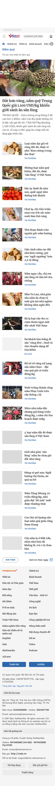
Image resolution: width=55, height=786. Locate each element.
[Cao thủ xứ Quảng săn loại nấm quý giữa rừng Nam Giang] (12, 522)
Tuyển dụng (27, 772)
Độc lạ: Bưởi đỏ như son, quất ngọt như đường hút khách (36, 192)
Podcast (33, 650)
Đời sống (7, 595)
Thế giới (33, 589)
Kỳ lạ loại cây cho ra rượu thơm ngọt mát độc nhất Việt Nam (37, 322)
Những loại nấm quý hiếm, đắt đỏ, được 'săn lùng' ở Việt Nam (37, 171)
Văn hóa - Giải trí (38, 595)
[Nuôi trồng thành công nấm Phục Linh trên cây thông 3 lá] (12, 392)
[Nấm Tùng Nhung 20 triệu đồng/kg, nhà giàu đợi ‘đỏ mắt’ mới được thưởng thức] (12, 498)
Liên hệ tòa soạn (12, 693)
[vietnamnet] (14, 38)
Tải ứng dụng (14, 765)
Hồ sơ (32, 638)
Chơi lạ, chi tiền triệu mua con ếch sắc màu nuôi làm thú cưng (37, 213)
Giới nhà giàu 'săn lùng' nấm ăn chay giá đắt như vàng (37, 455)
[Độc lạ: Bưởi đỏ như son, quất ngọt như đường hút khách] (12, 193)
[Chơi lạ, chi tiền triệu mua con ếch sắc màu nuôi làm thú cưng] (12, 214)
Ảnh (4, 644)
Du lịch (28, 354)
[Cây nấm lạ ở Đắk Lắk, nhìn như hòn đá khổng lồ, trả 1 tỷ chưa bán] (12, 543)
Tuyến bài (14, 664)
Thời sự (23, 44)
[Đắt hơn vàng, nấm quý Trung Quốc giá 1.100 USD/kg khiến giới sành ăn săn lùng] (27, 78)
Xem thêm (10, 560)
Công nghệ (35, 601)
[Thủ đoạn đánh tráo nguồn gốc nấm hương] (12, 234)
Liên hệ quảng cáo (13, 731)
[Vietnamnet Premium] (10, 572)
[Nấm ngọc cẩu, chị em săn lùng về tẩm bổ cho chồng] (12, 278)
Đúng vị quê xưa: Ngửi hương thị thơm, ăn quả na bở (37, 476)
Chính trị (12, 44)
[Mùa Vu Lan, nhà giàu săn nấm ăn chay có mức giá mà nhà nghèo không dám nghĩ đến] (12, 299)
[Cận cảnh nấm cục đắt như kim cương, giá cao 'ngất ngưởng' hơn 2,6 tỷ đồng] (12, 254)
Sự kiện (41, 664)
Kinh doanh (35, 44)
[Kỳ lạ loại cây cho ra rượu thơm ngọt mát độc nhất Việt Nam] (12, 323)
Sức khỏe (7, 601)
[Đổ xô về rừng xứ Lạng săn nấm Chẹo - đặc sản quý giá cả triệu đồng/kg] (12, 368)
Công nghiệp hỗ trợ (39, 619)
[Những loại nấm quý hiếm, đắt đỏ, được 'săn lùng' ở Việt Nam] (12, 172)
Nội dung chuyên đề (39, 632)
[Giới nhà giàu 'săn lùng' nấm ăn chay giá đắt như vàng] (12, 456)
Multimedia (8, 650)
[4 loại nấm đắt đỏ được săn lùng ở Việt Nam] (12, 437)
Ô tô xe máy (8, 607)
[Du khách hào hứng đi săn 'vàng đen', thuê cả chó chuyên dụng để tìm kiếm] (12, 344)
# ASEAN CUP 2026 (33, 36)
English (6, 638)
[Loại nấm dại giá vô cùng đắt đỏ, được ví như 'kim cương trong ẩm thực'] (12, 148)
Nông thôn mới (37, 626)
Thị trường (30, 158)
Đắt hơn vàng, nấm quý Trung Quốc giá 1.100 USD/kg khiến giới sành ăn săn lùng (27, 105)
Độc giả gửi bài (40, 765)
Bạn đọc (33, 613)
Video (32, 644)
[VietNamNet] (3, 44)
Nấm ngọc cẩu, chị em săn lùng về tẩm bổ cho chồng (38, 277)
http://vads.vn (18, 753)
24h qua (6, 656)
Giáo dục (6, 589)
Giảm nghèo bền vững (14, 626)
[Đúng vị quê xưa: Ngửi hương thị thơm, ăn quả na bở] (12, 477)
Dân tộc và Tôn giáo (13, 583)
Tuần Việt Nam (10, 619)
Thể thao (33, 583)
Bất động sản (9, 613)
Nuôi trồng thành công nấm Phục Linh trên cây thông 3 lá (38, 391)
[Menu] (4, 36)
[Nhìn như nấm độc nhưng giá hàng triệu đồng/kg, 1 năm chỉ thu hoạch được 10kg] (12, 413)
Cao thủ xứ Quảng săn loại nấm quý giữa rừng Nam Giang (38, 521)
